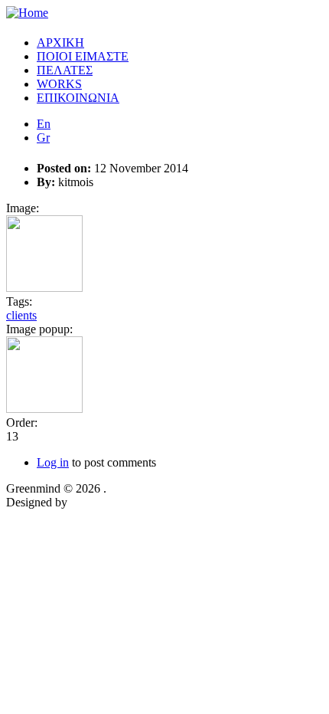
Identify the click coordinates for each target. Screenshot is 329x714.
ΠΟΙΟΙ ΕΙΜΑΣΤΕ (83, 56)
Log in (53, 462)
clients (21, 315)
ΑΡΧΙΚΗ (60, 42)
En (43, 123)
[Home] (27, 12)
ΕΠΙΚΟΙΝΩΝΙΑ (78, 97)
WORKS (59, 83)
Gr (43, 137)
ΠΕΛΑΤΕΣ (65, 70)
